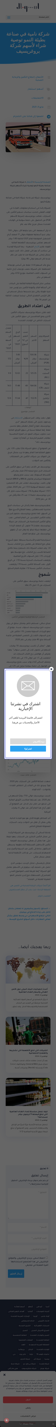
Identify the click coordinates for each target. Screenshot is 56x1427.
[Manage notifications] (6, 1420)
